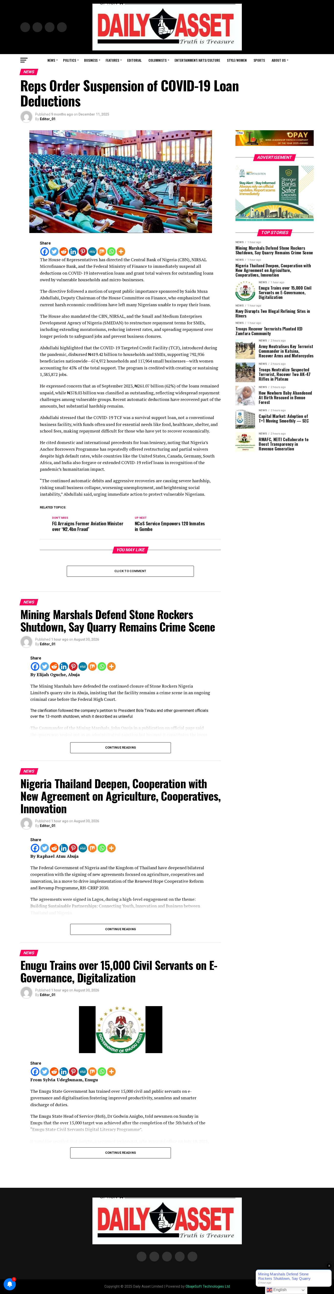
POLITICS (69, 60)
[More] (121, 251)
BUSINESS (91, 60)
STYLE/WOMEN (237, 60)
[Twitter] (54, 251)
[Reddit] (63, 251)
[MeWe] (92, 251)
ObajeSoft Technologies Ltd (208, 1286)
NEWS (51, 60)
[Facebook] (44, 251)
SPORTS (259, 60)
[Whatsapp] (111, 251)
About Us (279, 60)
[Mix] (102, 251)
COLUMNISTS (157, 60)
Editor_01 (48, 119)
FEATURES (112, 60)
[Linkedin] (73, 251)
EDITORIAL (134, 60)
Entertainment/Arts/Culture (197, 60)
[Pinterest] (82, 251)
